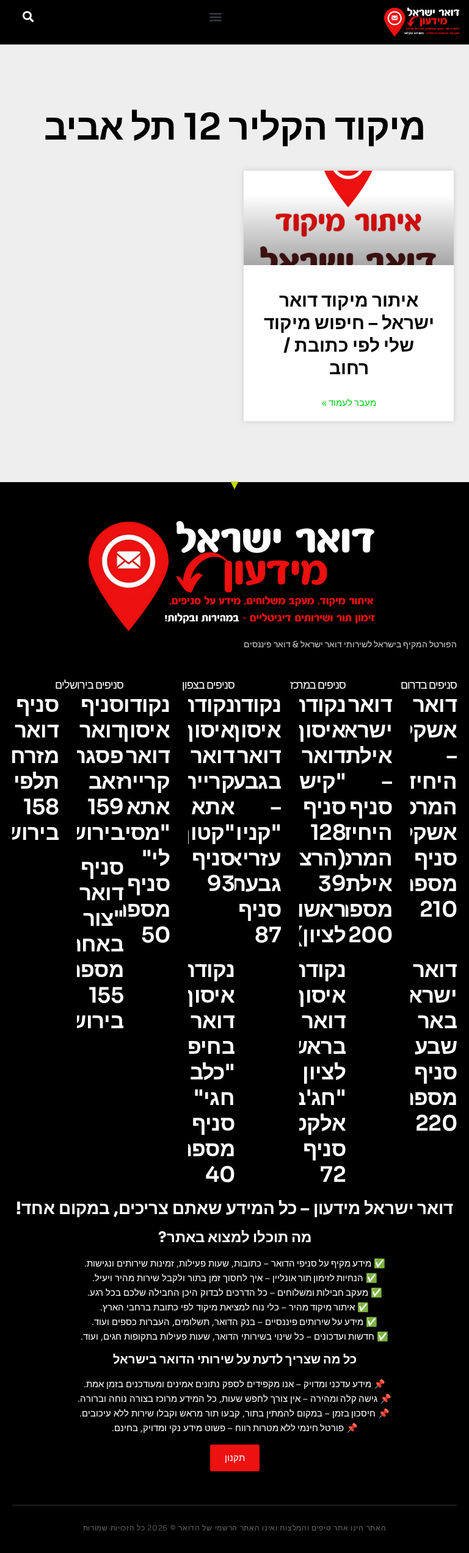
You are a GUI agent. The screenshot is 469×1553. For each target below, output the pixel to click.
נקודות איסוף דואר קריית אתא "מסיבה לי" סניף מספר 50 (134, 819)
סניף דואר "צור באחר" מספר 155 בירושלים (80, 944)
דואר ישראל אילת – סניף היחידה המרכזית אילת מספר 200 (352, 819)
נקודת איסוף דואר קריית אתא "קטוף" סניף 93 (200, 794)
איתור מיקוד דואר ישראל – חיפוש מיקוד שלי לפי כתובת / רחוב (349, 334)
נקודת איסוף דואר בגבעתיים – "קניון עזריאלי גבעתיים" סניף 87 (236, 819)
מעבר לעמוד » (349, 402)
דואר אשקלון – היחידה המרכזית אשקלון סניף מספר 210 (417, 807)
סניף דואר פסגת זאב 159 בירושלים (80, 768)
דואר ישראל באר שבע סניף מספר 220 (426, 1046)
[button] (215, 16)
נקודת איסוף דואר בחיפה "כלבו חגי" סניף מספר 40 (203, 1072)
